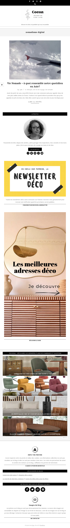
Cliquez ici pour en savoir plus (35, 466)
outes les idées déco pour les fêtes (37, 479)
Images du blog (35, 505)
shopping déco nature (25, 475)
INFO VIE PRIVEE (35, 455)
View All (65, 437)
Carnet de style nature (10, 475)
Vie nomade (49, 89)
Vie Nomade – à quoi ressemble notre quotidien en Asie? (35, 85)
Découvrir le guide (35, 340)
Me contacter (35, 518)
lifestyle (29, 89)
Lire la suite (35, 102)
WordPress (42, 525)
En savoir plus (35, 149)
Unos (33, 525)
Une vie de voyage (39, 89)
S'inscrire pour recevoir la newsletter (35, 205)
